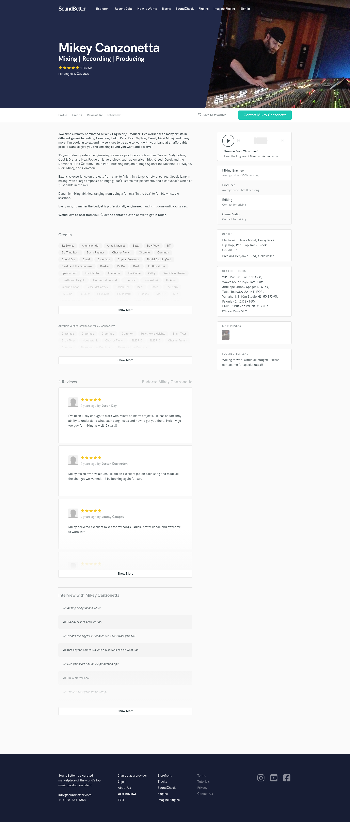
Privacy (202, 788)
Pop (238, 245)
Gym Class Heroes (174, 273)
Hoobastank (150, 280)
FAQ (121, 800)
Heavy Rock (266, 240)
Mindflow (122, 301)
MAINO (160, 294)
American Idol (90, 245)
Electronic (229, 240)
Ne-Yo (161, 301)
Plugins (203, 9)
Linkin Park (124, 294)
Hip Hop (228, 245)
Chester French (121, 252)
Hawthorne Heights (73, 280)
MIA (175, 294)
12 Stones (68, 245)
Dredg (136, 266)
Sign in (245, 9)
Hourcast (130, 280)
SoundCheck (185, 9)
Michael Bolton (71, 301)
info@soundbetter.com (74, 795)
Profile (62, 115)
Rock (263, 245)
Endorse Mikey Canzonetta (167, 381)
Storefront (165, 776)
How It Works (147, 9)
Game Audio (231, 214)
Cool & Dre (68, 259)
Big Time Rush (70, 252)
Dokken (105, 266)
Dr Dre (121, 266)
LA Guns (67, 294)
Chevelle (144, 252)
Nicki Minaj (143, 301)
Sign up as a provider (132, 776)
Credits (77, 115)
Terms (201, 776)
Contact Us (205, 794)
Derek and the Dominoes (77, 266)
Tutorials (203, 782)
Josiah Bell (123, 287)
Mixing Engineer (233, 171)
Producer (228, 185)
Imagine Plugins (224, 9)
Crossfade (104, 259)
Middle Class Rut (98, 301)
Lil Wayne (103, 294)
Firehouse (114, 273)
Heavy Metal (247, 240)
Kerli (140, 287)
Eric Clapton (92, 273)
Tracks (166, 9)
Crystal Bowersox (128, 259)
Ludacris (143, 294)
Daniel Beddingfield (159, 259)
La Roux (85, 294)
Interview (114, 115)
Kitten (154, 287)
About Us (124, 788)
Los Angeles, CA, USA (73, 74)
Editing (227, 200)
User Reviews (127, 794)
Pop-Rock (250, 245)
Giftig (151, 273)
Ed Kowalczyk (156, 266)
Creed (86, 259)
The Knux (172, 287)
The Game (134, 273)
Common (163, 252)
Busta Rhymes (96, 252)
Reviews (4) (94, 115)
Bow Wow (153, 245)
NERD (176, 301)
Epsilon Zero (69, 273)
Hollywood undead (105, 280)
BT (169, 245)
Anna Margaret (116, 245)
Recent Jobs (123, 9)
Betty (136, 245)
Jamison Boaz (70, 287)
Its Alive (171, 280)
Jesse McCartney (97, 287)
